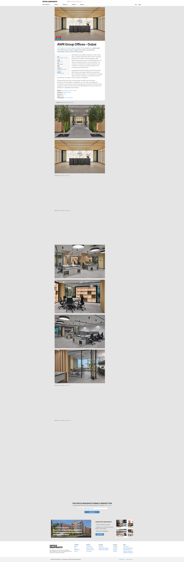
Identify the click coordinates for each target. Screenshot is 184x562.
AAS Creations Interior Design (66, 48)
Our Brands (88, 551)
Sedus (90, 48)
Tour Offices (89, 546)
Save (59, 37)
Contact (76, 551)
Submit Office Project (103, 548)
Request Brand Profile (103, 549)
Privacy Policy (121, 559)
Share (59, 39)
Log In (139, 4)
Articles (82, 4)
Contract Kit (126, 546)
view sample (108, 505)
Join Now (99, 534)
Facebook (115, 548)
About (75, 546)
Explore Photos (89, 548)
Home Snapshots (127, 549)
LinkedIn (115, 551)
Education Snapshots (128, 551)
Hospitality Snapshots (128, 548)
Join (136, 4)
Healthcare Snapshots (128, 552)
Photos (56, 4)
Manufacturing (60, 73)
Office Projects (45, 4)
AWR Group (60, 61)
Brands (73, 4)
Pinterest (115, 549)
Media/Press (77, 549)
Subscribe (92, 512)
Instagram (115, 546)
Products (65, 4)
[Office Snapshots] (53, 1)
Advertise (101, 546)
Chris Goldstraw (69, 97)
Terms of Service (129, 559)
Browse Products (90, 549)
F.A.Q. (75, 548)
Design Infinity (80, 48)
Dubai (58, 69)
